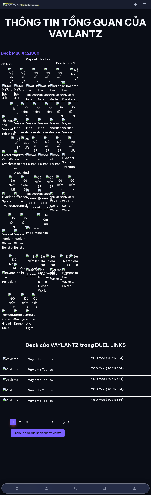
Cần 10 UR (6, 63)
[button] (145, 4)
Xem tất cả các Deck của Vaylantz (38, 433)
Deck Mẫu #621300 (20, 53)
